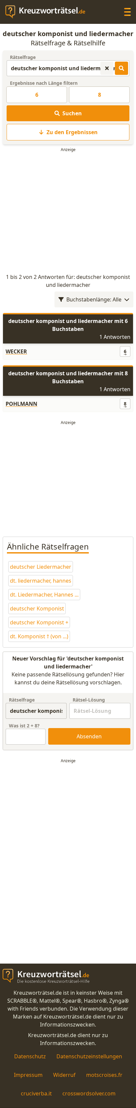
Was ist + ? (24, 725)
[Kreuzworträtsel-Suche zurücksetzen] (107, 68)
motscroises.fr (104, 1075)
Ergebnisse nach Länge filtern (44, 83)
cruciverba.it (36, 1093)
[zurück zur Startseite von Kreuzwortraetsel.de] (48, 12)
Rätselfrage (23, 57)
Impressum (28, 1075)
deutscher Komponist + (39, 622)
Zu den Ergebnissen (72, 132)
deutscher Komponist (37, 608)
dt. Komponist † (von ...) (39, 636)
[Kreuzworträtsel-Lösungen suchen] (121, 68)
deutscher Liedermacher (40, 566)
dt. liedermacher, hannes (40, 580)
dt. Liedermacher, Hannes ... (44, 594)
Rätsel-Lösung (89, 700)
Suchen (72, 113)
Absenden (89, 736)
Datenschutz (30, 1056)
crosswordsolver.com (89, 1093)
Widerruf (64, 1075)
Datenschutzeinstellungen (89, 1056)
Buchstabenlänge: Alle (93, 299)
